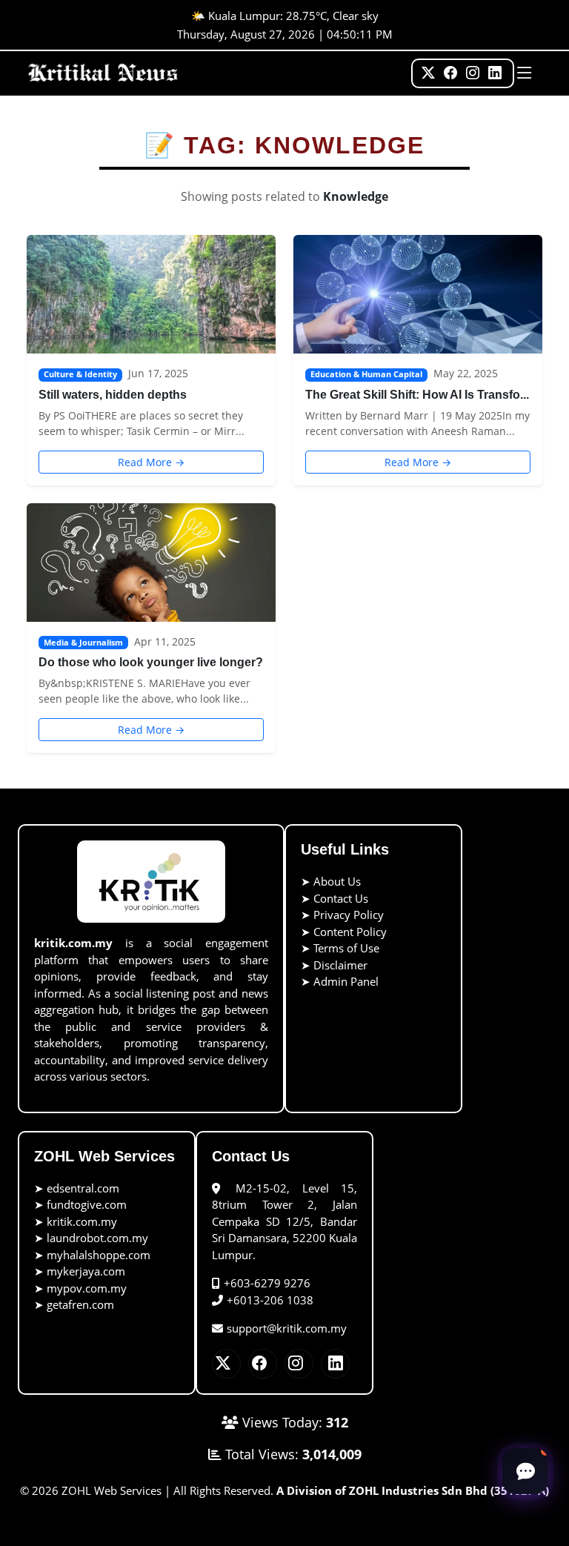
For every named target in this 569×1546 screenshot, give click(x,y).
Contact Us (340, 898)
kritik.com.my (82, 1221)
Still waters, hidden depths (113, 394)
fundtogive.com (87, 1204)
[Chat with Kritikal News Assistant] (525, 1471)
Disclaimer (340, 965)
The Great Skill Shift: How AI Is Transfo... (417, 394)
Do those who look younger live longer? (151, 662)
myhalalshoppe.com (98, 1254)
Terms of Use (346, 947)
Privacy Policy (348, 914)
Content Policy (350, 931)
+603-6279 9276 (267, 1282)
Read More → (151, 462)
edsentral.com (83, 1188)
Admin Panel (346, 981)
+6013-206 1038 (270, 1300)
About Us (337, 881)
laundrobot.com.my (97, 1237)
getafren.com (80, 1304)
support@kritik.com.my (287, 1328)
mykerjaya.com (86, 1271)
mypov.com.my (87, 1288)
